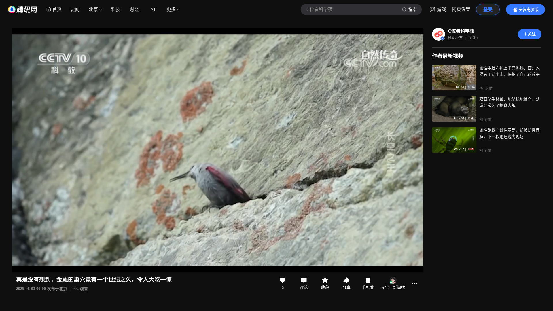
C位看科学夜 (461, 31)
